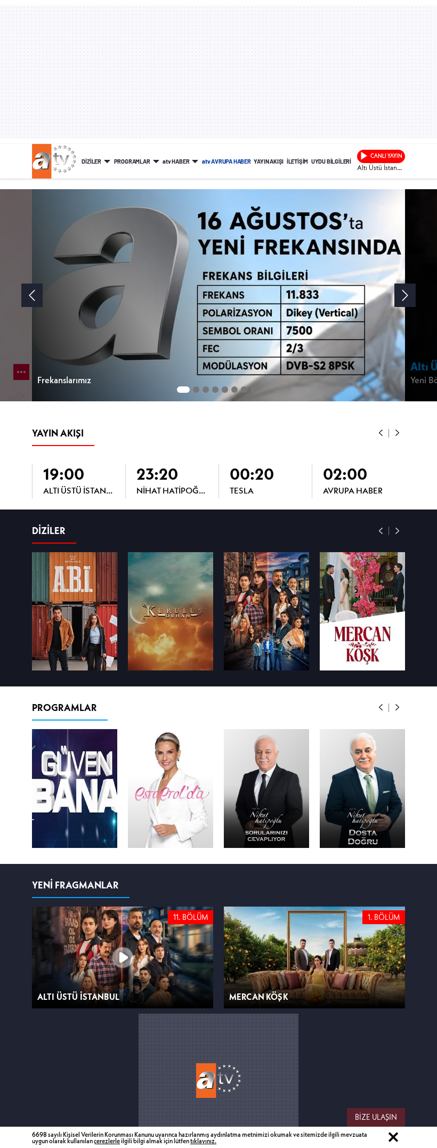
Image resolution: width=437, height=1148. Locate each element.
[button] (381, 433)
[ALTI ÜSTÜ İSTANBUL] (266, 611)
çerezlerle (107, 1141)
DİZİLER (91, 161)
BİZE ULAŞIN (376, 1117)
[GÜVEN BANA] (74, 788)
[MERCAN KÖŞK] (362, 611)
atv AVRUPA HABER (226, 161)
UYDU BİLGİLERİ (331, 161)
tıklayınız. (203, 1141)
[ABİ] (74, 611)
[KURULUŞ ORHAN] (170, 611)
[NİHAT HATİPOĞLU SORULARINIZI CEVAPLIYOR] (266, 788)
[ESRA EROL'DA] (170, 788)
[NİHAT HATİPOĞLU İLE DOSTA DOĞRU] (362, 788)
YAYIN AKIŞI (269, 161)
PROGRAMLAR (132, 161)
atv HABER (176, 161)
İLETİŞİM (297, 161)
